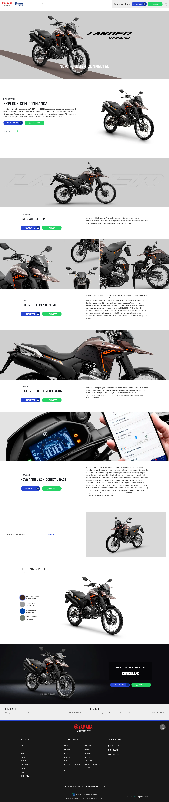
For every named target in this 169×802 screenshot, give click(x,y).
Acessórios (85, 4)
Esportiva (24, 757)
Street (23, 749)
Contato (87, 757)
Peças (78, 4)
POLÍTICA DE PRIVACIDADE (72, 765)
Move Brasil (101, 4)
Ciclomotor (24, 772)
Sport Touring (25, 765)
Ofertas (55, 4)
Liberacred (70, 4)
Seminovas (48, 4)
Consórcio (62, 4)
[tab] (22, 597)
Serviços (92, 4)
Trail (22, 753)
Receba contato (137, 4)
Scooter (23, 746)
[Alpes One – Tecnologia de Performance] (141, 796)
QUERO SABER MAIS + (75, 712)
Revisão (67, 757)
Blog (65, 761)
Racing (23, 768)
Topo (162, 728)
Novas (66, 746)
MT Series (24, 761)
